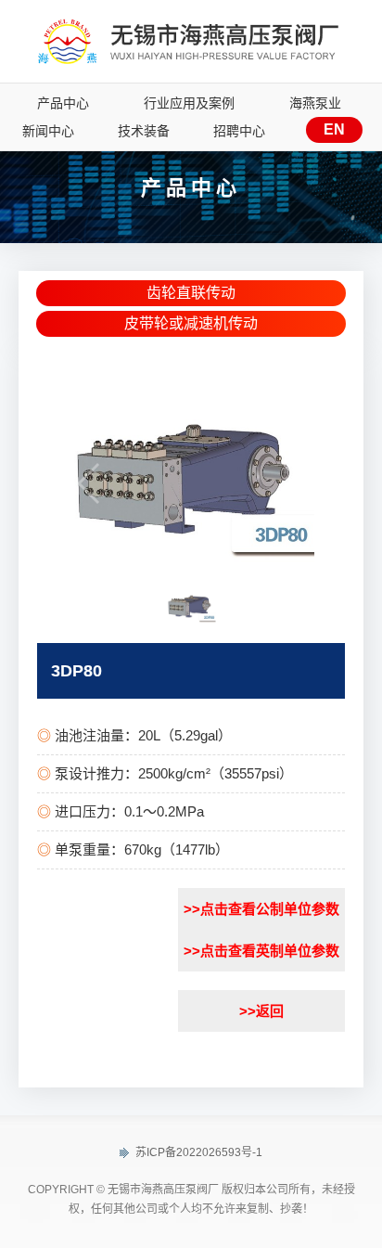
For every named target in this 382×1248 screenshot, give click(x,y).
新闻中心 (48, 130)
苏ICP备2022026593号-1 (197, 1152)
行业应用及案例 (189, 103)
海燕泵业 (315, 103)
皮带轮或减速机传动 (191, 323)
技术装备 (144, 130)
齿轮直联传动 (191, 293)
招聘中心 (239, 130)
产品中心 (63, 103)
